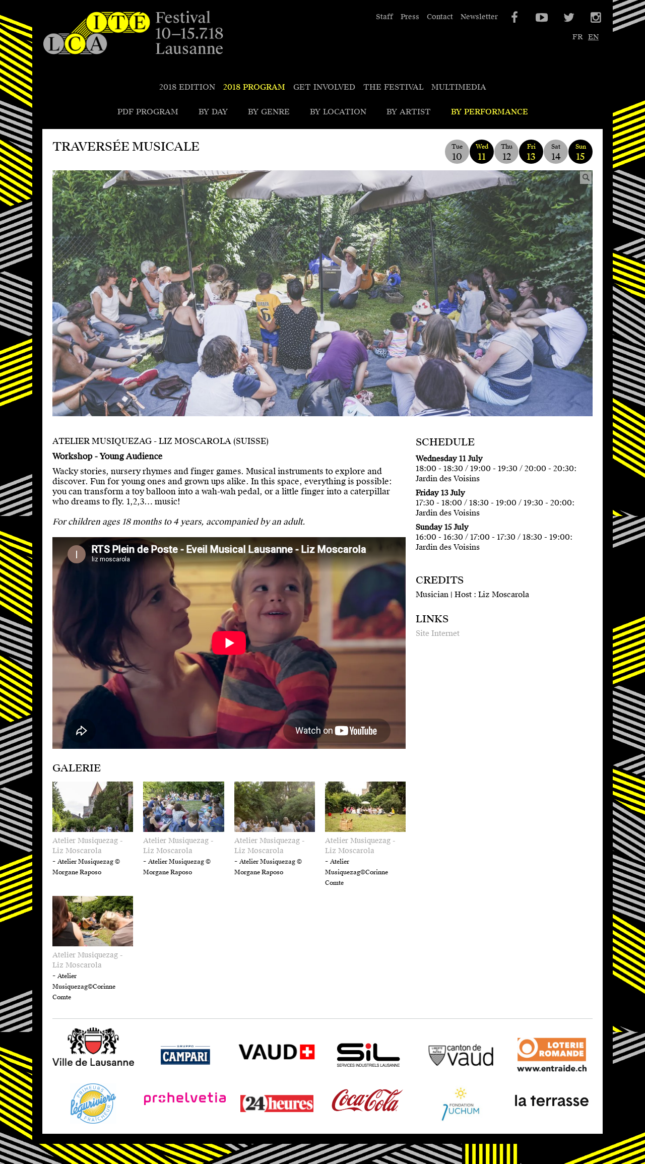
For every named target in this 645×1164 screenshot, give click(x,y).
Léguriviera (74, 1123)
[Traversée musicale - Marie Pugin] (322, 307)
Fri (531, 152)
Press (410, 17)
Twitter (567, 17)
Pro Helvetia (168, 1123)
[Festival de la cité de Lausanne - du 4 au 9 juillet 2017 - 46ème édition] (133, 33)
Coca (337, 1123)
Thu (506, 152)
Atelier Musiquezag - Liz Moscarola (87, 846)
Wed (482, 152)
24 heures (254, 1123)
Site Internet (438, 633)
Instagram (595, 17)
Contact (440, 17)
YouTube (540, 17)
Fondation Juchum (454, 1123)
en (593, 37)
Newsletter (479, 17)
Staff (384, 17)
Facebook (513, 17)
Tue (457, 152)
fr (577, 37)
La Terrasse (534, 1123)
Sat (556, 152)
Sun (580, 152)
